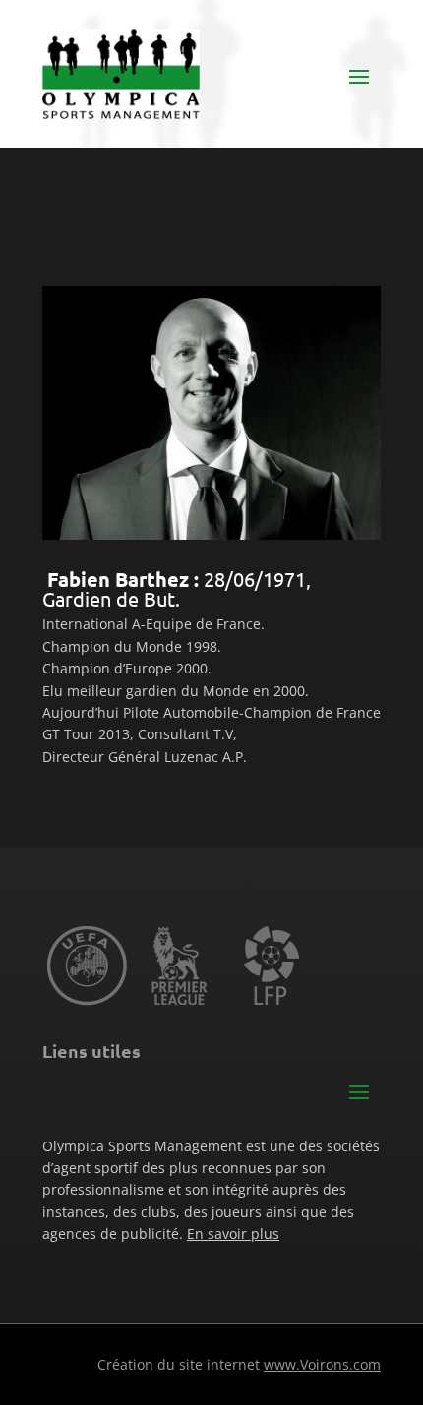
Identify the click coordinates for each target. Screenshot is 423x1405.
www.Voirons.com (322, 1364)
